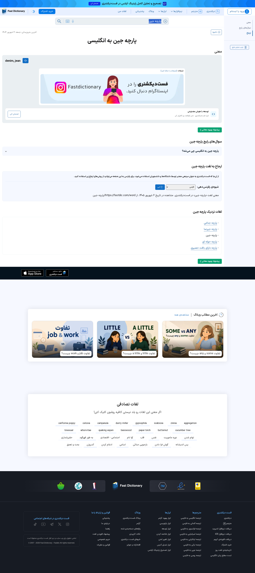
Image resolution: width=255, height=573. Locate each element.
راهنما (107, 529)
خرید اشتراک (226, 545)
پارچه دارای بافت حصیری (204, 248)
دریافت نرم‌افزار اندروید (222, 529)
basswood (126, 430)
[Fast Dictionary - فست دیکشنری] (13, 11)
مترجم (228, 523)
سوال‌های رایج (245, 27)
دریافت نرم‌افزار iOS (223, 534)
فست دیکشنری (42, 538)
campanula (102, 423)
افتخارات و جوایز (133, 545)
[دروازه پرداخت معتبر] (197, 486)
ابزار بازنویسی (165, 523)
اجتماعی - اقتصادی (110, 437)
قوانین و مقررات (103, 545)
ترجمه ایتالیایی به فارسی (190, 539)
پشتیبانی (106, 518)
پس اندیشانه (182, 444)
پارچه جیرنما (210, 229)
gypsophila (141, 423)
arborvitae (86, 430)
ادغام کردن (106, 444)
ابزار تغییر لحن (164, 539)
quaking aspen (106, 430)
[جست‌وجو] (59, 21)
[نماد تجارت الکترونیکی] (181, 486)
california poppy (66, 423)
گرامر (138, 523)
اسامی (123, 444)
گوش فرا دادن (161, 444)
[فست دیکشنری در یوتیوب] (43, 524)
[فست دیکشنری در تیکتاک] (35, 524)
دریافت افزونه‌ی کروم (223, 539)
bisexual (69, 430)
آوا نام (130, 437)
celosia (86, 423)
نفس (154, 437)
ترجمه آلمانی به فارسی (191, 523)
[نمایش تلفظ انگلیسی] (25, 60)
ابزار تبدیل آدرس (164, 545)
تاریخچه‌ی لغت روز (223, 550)
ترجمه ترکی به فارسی (192, 545)
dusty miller (122, 423)
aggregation (190, 423)
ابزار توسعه (166, 529)
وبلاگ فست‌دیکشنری (131, 518)
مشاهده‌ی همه (181, 315)
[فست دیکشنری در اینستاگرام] (67, 524)
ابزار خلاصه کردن (163, 534)
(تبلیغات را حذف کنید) (169, 71)
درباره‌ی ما (105, 523)
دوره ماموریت (170, 437)
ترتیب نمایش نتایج (237, 47)
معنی (248, 22)
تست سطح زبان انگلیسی (221, 555)
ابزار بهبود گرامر (164, 518)
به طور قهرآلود (86, 437)
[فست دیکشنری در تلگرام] (52, 524)
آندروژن (90, 444)
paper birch (145, 430)
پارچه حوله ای (209, 242)
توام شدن (189, 437)
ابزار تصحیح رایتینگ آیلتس (159, 550)
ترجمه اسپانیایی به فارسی (190, 534)
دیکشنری (228, 518)
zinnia (174, 423)
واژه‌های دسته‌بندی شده (130, 529)
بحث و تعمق (73, 444)
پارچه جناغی (210, 223)
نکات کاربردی (134, 534)
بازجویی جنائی (140, 444)
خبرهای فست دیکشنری (130, 539)
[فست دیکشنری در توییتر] (59, 524)
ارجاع (249, 33)
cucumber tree (183, 430)
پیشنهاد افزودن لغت (101, 534)
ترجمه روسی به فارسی (192, 555)
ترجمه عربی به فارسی (192, 550)
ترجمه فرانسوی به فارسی (191, 529)
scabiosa (158, 423)
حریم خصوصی (104, 539)
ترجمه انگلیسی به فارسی (191, 518)
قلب (142, 437)
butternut (163, 430)
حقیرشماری (66, 437)
